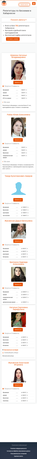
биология (5, 95)
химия (5, 92)
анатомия (6, 212)
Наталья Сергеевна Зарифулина (18, 308)
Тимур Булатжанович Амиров (18, 176)
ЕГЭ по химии (7, 98)
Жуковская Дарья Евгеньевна (18, 221)
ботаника (5, 257)
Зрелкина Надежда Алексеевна (18, 263)
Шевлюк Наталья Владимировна (18, 56)
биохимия (6, 90)
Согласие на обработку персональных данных (18, 451)
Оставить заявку (12, 39)
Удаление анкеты (18, 456)
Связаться (18, 82)
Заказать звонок (24, 4)
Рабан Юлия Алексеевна (18, 114)
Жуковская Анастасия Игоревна (18, 364)
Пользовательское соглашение (19, 453)
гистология (6, 215)
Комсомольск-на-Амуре (11, 350)
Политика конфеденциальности (18, 448)
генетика (5, 400)
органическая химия (9, 302)
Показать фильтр (18, 20)
